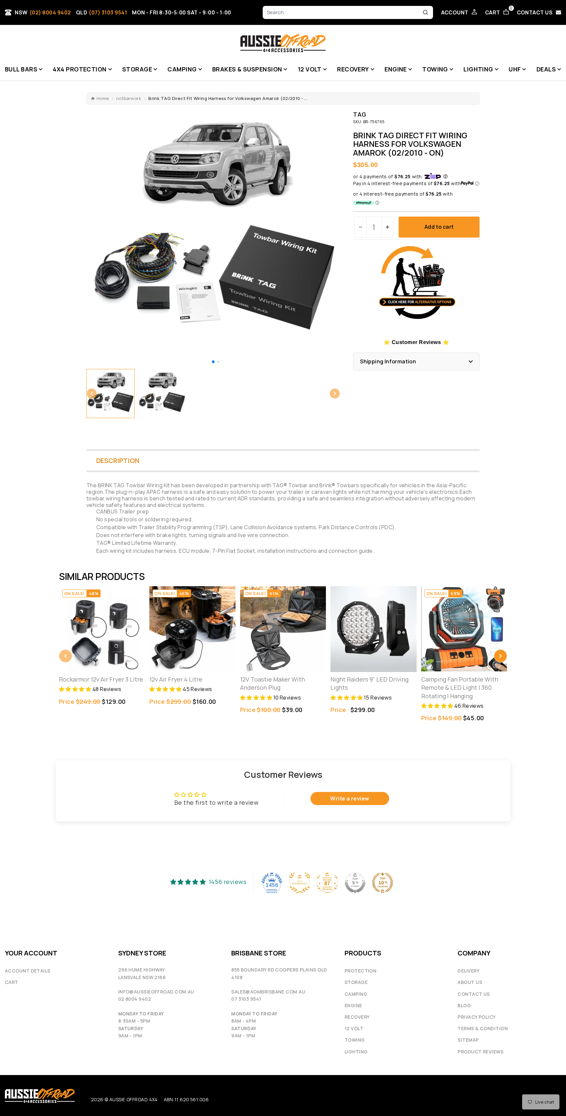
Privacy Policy (477, 1017)
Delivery (469, 971)
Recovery (357, 1017)
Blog (464, 1005)
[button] (213, 361)
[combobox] (343, 13)
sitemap (468, 1040)
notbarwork (129, 98)
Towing (355, 1040)
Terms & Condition (483, 1028)
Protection (361, 971)
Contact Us (474, 994)
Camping (356, 994)
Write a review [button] (349, 798)
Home (103, 98)
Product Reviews (480, 1052)
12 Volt (354, 1028)
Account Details (27, 971)
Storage (356, 982)
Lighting (356, 1052)
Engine (353, 1005)
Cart (11, 982)
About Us (470, 982)
